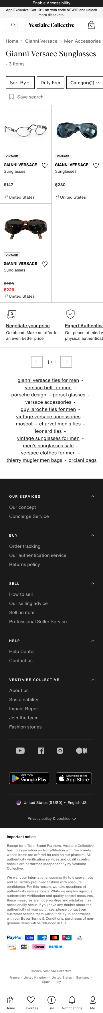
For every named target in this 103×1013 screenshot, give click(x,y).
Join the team (24, 717)
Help (14, 641)
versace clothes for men (48, 452)
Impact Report (24, 708)
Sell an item (21, 612)
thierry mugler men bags (34, 460)
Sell (14, 583)
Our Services (25, 496)
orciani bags (83, 460)
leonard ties (48, 431)
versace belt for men (48, 387)
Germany (83, 977)
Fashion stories (25, 726)
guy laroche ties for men (48, 409)
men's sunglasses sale (48, 445)
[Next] (66, 362)
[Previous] (37, 362)
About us (19, 690)
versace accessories (48, 402)
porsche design (28, 394)
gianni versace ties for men (48, 380)
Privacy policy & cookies (49, 818)
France (14, 977)
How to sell (21, 594)
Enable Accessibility (51, 3)
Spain (46, 982)
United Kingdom (36, 977)
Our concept (22, 507)
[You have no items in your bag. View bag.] (91, 25)
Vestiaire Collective (34, 680)
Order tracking (25, 546)
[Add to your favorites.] (44, 165)
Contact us (21, 660)
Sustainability (23, 699)
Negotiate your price (28, 325)
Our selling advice (28, 603)
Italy (58, 982)
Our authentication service (37, 555)
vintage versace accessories (48, 416)
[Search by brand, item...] (12, 25)
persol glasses (69, 394)
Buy (13, 535)
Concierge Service (29, 516)
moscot (24, 423)
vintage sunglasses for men (48, 438)
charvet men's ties (60, 423)
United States (62, 977)
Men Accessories (82, 41)
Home (12, 41)
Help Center (22, 651)
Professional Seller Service (38, 621)
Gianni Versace (41, 41)
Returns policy (24, 564)
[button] (91, 25)
